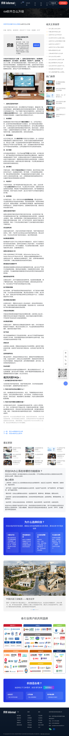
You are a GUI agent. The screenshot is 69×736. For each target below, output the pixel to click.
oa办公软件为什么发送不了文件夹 (56, 66)
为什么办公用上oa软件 (53, 56)
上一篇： (13, 431)
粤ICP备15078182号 (45, 734)
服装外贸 (19, 718)
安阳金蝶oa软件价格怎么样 (54, 69)
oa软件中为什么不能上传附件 (55, 47)
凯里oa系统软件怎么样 (54, 50)
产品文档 (40, 715)
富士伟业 (30, 720)
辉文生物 (30, 727)
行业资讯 (40, 718)
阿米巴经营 (19, 725)
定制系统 (28, 4)
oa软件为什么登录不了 (54, 44)
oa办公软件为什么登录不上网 (55, 59)
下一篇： (12, 433)
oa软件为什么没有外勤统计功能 (56, 41)
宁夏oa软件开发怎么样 (54, 31)
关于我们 (40, 722)
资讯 (35, 4)
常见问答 (40, 720)
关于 (53, 4)
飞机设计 (19, 720)
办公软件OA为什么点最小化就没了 (56, 38)
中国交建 (30, 725)
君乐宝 (29, 715)
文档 (47, 4)
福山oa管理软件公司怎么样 (54, 62)
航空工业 (30, 722)
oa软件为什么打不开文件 (54, 35)
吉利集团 (30, 718)
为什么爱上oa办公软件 (54, 28)
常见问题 (9, 24)
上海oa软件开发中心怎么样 (55, 53)
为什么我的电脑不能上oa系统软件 (56, 72)
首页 (15, 4)
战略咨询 (19, 722)
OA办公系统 (16, 24)
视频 (41, 4)
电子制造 (19, 715)
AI (22, 2)
